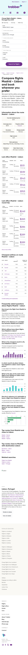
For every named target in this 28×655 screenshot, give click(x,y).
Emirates (8, 337)
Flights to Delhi (5, 538)
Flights (4, 603)
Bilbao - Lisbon (5, 450)
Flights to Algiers (6, 533)
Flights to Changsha (7, 558)
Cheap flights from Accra (8, 569)
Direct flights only (7, 50)
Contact (4, 630)
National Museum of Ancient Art (10, 498)
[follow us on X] (8, 645)
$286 (22, 226)
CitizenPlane (7, 280)
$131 (22, 165)
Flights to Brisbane (6, 536)
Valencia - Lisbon (6, 452)
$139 (22, 172)
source (3, 486)
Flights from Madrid (7, 460)
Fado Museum (11, 495)
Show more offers (6, 249)
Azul (14, 335)
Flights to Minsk (6, 553)
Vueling (13, 338)
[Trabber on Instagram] (3, 645)
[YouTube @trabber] (10, 645)
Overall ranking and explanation (10, 298)
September (4, 584)
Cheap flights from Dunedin (9, 571)
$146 (22, 184)
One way (13, 22)
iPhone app (5, 624)
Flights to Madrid (6, 551)
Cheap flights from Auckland (9, 562)
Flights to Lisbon (6, 462)
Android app (5, 621)
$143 (22, 178)
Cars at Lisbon (7, 515)
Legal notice (4, 641)
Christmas (4, 589)
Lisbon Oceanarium (17, 500)
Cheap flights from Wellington (9, 564)
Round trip (5, 22)
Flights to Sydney (6, 543)
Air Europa (7, 274)
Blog (3, 619)
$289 (22, 234)
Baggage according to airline (9, 580)
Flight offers (5, 606)
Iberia (6, 277)
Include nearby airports (8, 30)
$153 (22, 191)
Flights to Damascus (7, 549)
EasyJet (20, 125)
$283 (22, 219)
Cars (3, 610)
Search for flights (14, 64)
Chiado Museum (19, 495)
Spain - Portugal (6, 463)
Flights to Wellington (7, 547)
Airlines (3, 578)
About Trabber (6, 617)
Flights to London (6, 540)
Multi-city (20, 22)
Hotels (3, 608)
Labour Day (5, 587)
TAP (6, 270)
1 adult (4, 54)
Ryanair (6, 267)
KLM (6, 287)
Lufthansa (7, 290)
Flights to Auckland (7, 531)
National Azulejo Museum (16, 496)
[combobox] (14, 27)
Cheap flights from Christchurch (10, 567)
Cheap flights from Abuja (8, 574)
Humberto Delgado (7, 503)
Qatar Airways (18, 337)
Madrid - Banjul (5, 437)
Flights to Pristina (6, 556)
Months (4, 582)
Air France (7, 283)
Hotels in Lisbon (7, 512)
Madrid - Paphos (6, 438)
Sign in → (24, 1)
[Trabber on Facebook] (5, 645)
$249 (22, 211)
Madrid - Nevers (6, 435)
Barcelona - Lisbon (7, 448)
